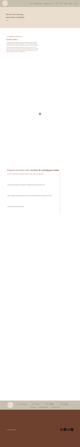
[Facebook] (64, 429)
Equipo (66, 3)
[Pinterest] (71, 429)
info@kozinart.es (24, 404)
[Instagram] (68, 429)
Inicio (31, 3)
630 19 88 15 (37, 404)
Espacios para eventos (48, 3)
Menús (57, 3)
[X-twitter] (61, 429)
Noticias (70, 3)
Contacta (75, 3)
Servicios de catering (37, 3)
